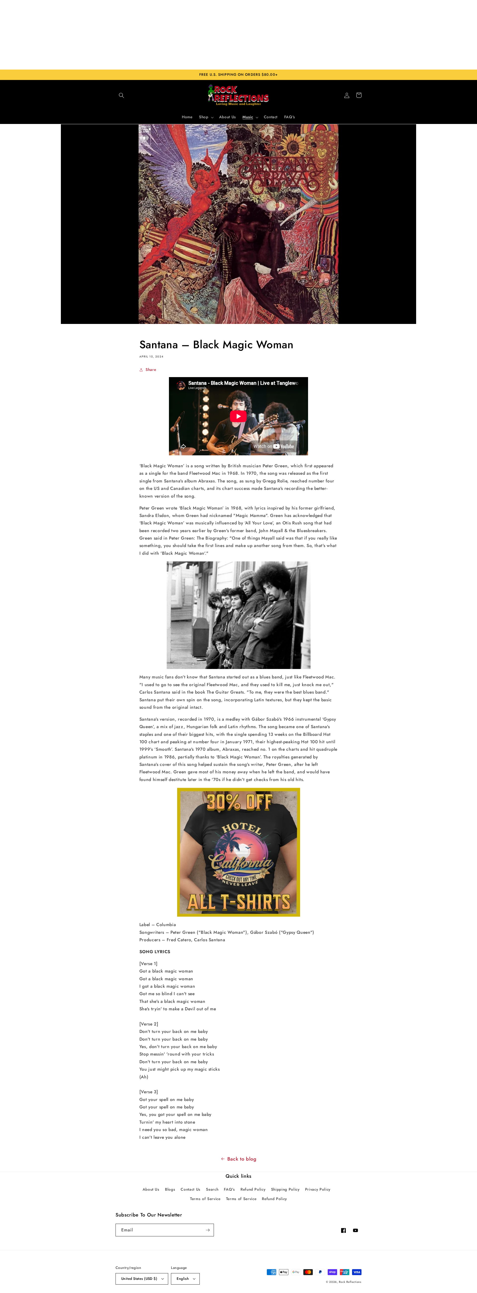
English (183, 1278)
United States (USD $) (139, 1278)
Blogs (170, 1189)
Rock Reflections (350, 1282)
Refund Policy (253, 1189)
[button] (121, 95)
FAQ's (229, 1189)
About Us (151, 1189)
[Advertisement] (238, 35)
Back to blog (242, 1158)
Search (212, 1189)
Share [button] (151, 369)
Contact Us (190, 1189)
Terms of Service (205, 1199)
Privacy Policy (317, 1189)
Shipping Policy (285, 1189)
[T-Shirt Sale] (238, 852)
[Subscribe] (208, 1230)
